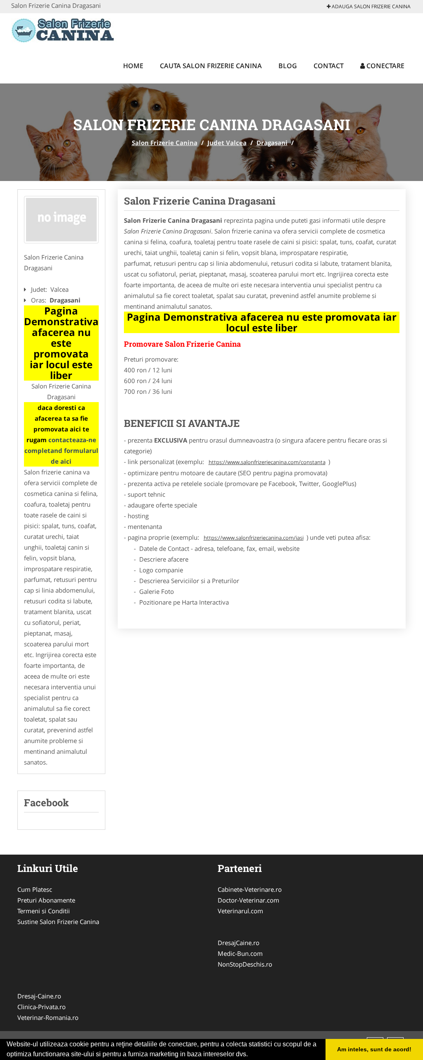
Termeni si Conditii (43, 911)
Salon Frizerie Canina (164, 142)
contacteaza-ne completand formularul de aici (61, 450)
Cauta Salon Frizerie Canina (211, 65)
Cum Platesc (34, 889)
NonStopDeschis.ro (245, 964)
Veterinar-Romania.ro (47, 1017)
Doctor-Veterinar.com (248, 900)
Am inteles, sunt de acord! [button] (374, 1049)
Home (133, 65)
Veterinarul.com (240, 911)
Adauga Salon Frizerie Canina (370, 6)
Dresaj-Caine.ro (39, 996)
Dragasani (272, 142)
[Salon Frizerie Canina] (65, 30)
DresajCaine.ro (238, 943)
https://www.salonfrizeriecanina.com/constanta (267, 462)
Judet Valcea (227, 142)
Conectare (384, 65)
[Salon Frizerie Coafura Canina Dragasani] (61, 219)
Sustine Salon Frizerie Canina (58, 921)
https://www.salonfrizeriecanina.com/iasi (254, 537)
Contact (329, 65)
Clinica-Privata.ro (41, 1007)
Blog (287, 65)
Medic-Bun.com (240, 953)
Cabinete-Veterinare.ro (250, 889)
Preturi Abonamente (46, 900)
